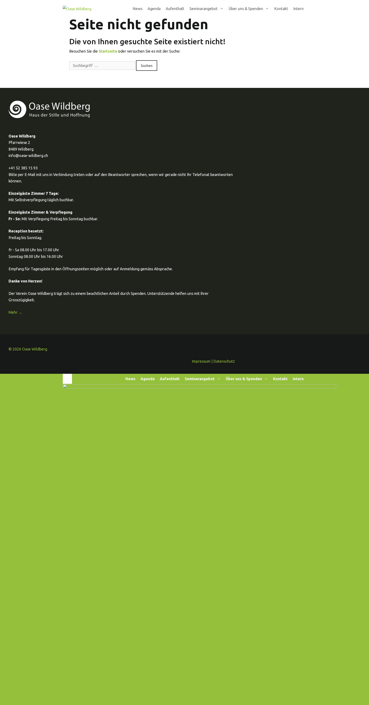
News (137, 8)
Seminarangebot (203, 8)
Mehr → (15, 312)
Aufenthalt (175, 8)
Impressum (201, 361)
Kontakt (281, 8)
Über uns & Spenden (246, 8)
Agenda (154, 8)
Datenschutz (224, 361)
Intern (298, 8)
